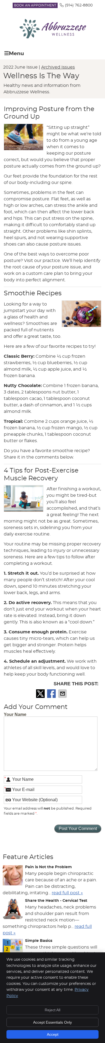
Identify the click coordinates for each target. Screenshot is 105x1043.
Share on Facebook (52, 693)
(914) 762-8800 (79, 5)
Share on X (41, 693)
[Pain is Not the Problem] (13, 876)
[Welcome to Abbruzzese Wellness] (52, 37)
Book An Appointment (35, 5)
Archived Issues (58, 67)
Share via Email (63, 693)
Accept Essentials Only (52, 1022)
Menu (16, 53)
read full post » (67, 893)
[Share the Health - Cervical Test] (13, 910)
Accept (52, 1034)
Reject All (52, 1010)
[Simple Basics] (13, 950)
